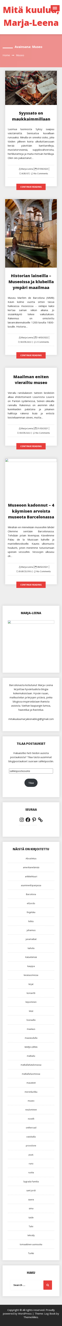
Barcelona (31, 894)
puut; (31, 1154)
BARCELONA (25, 571)
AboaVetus (31, 858)
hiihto (31, 921)
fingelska (31, 912)
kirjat (31, 984)
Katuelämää (31, 957)
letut (31, 1011)
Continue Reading (31, 186)
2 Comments (43, 342)
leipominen (31, 1002)
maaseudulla (31, 1037)
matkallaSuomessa (31, 1073)
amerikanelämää (31, 867)
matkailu (31, 1055)
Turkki (31, 1253)
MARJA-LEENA (31, 1047)
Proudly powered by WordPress (29, 1311)
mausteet (31, 1082)
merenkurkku (31, 1091)
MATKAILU (26, 342)
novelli (31, 1118)
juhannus (31, 930)
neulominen (31, 1109)
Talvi (31, 1226)
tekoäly (31, 1235)
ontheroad (31, 1127)
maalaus (31, 1029)
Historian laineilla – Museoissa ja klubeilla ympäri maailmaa (31, 281)
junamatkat (31, 939)
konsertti (31, 993)
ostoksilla (31, 1136)
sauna (31, 1199)
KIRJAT (25, 174)
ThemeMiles (30, 1317)
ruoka (31, 1172)
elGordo (31, 903)
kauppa (31, 966)
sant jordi (31, 1190)
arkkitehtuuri (31, 876)
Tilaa (31, 782)
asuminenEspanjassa (31, 885)
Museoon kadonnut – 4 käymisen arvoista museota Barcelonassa (31, 511)
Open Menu (55, 8)
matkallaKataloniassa (31, 1064)
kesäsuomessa (31, 975)
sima (31, 1208)
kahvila (31, 948)
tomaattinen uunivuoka (31, 1244)
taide (31, 1217)
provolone (31, 1145)
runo (31, 1163)
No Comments (41, 173)
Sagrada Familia (31, 1181)
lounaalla (31, 1020)
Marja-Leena (27, 168)
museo (31, 1100)
